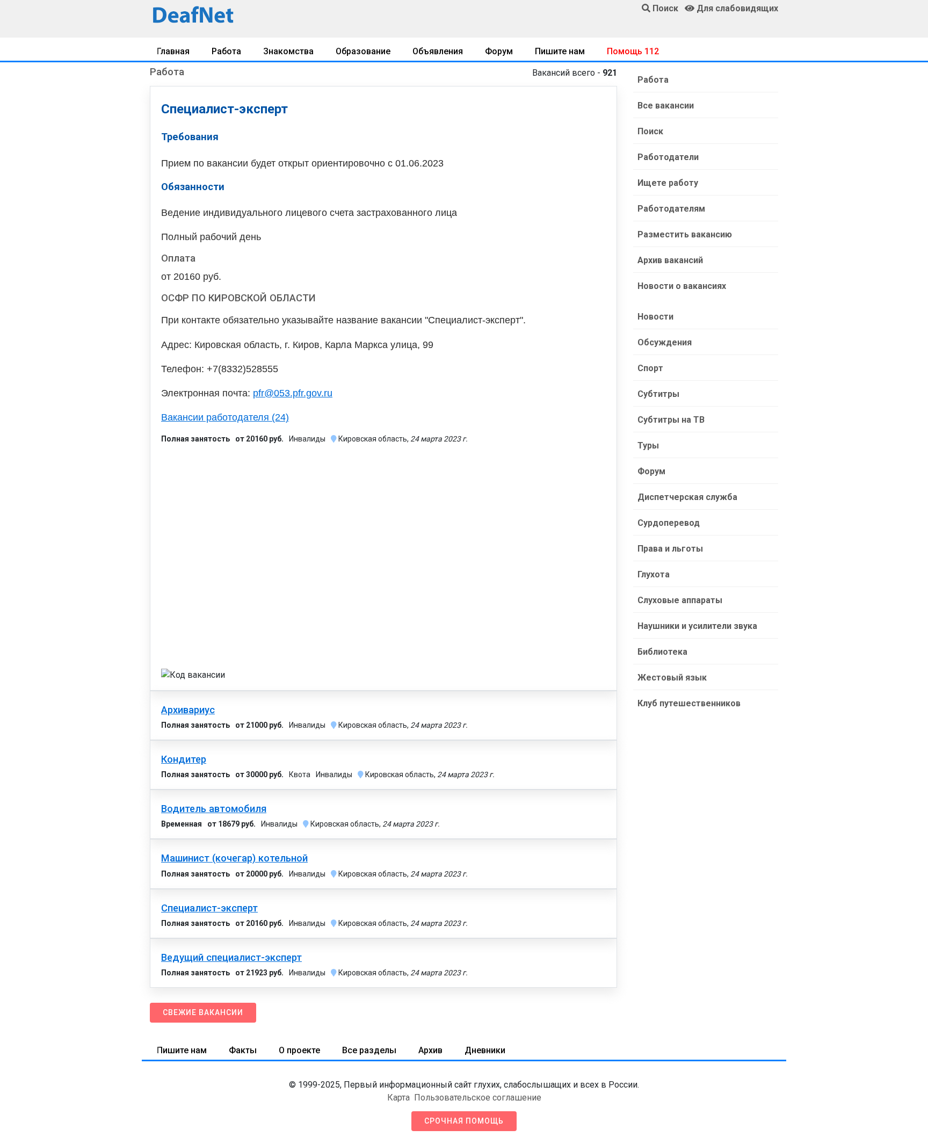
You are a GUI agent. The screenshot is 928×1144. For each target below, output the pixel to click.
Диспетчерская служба (687, 497)
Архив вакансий (670, 260)
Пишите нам (560, 51)
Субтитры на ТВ (671, 420)
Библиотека (662, 652)
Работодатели (668, 157)
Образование (363, 51)
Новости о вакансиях (681, 286)
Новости (655, 317)
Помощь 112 (633, 51)
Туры (648, 445)
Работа (226, 51)
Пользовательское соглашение (477, 1097)
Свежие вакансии (203, 1012)
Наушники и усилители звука (697, 626)
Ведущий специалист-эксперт (231, 957)
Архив (430, 1050)
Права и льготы (670, 549)
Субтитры (658, 394)
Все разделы (369, 1050)
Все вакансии (665, 105)
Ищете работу (667, 183)
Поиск (650, 131)
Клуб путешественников (689, 703)
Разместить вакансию (684, 234)
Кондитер (183, 759)
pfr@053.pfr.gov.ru (292, 393)
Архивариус (188, 710)
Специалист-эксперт (209, 908)
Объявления (437, 51)
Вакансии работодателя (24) (225, 417)
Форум (499, 51)
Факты (243, 1050)
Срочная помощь (464, 1121)
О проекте (299, 1050)
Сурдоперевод (668, 523)
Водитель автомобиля (213, 808)
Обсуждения (664, 342)
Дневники (485, 1050)
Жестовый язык (672, 677)
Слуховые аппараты (679, 600)
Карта (398, 1097)
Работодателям (671, 209)
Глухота (653, 574)
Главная (173, 51)
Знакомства (288, 51)
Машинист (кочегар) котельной (234, 858)
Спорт (650, 368)
